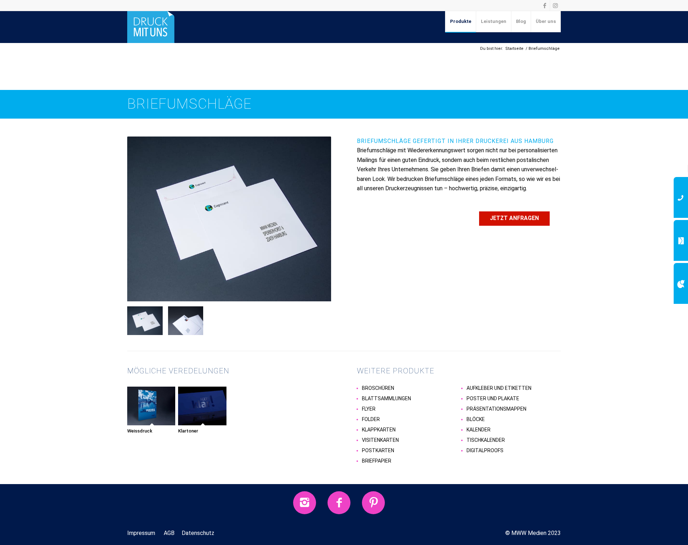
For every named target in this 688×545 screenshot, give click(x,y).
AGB (169, 533)
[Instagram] (304, 502)
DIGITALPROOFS (485, 450)
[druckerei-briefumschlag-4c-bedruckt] (229, 222)
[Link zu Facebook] (544, 5)
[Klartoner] (202, 406)
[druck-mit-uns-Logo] (151, 27)
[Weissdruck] (151, 406)
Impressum (141, 533)
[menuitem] (460, 21)
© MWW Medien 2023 (533, 533)
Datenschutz (198, 533)
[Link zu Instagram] (555, 5)
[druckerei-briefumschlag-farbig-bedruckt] (188, 320)
